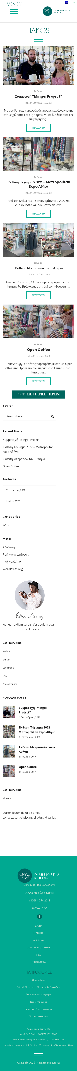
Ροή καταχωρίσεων (16, 554)
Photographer (10, 684)
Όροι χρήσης (38, 980)
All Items (7, 798)
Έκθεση (38, 91)
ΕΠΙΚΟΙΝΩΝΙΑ (39, 962)
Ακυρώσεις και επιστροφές (38, 994)
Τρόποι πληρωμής (38, 1002)
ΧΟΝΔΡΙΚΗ (38, 940)
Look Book (8, 667)
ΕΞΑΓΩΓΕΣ (38, 933)
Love (5, 675)
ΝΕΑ (38, 955)
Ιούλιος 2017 (13, 501)
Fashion (7, 651)
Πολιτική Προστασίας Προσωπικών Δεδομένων (39, 987)
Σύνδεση (9, 547)
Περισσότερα (38, 128)
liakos (28, 102)
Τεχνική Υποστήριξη (39, 1016)
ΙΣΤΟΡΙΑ (38, 926)
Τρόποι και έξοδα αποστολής (38, 1009)
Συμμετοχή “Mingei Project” (38, 96)
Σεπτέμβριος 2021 (15, 490)
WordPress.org (13, 569)
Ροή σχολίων (12, 562)
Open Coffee (38, 349)
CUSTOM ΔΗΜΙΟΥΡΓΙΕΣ (38, 948)
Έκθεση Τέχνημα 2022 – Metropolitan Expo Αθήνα (38, 184)
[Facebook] (39, 916)
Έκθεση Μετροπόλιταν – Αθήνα (38, 268)
